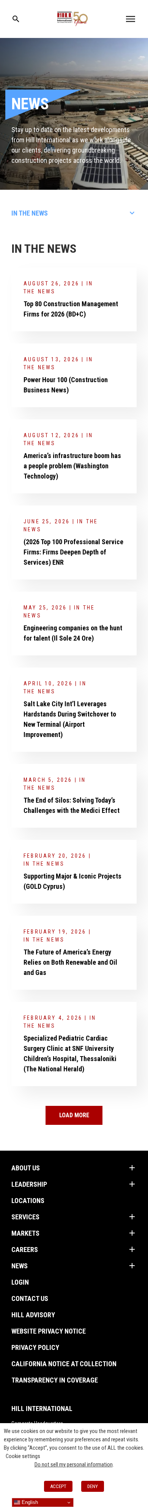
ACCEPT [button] (58, 1486)
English (29, 1502)
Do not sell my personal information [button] (74, 1464)
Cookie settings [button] (23, 1456)
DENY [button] (92, 1486)
